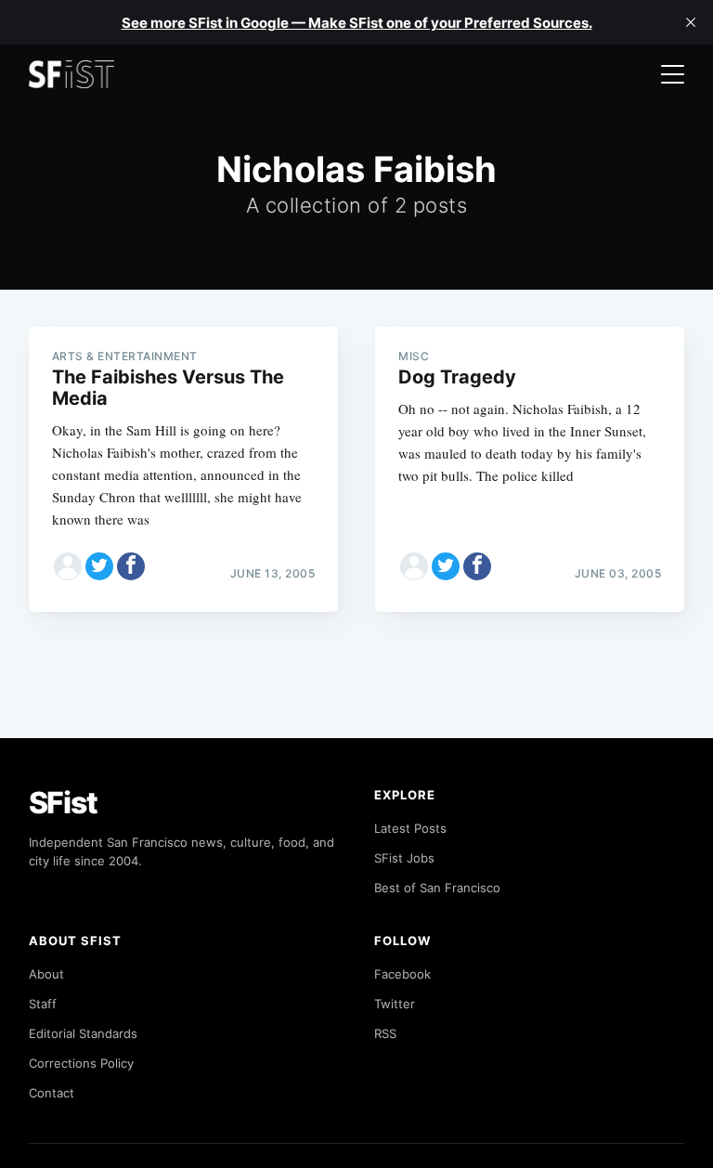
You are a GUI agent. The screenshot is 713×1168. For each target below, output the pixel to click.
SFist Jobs (404, 857)
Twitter (394, 1003)
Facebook (402, 974)
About (46, 974)
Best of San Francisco (437, 887)
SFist (63, 803)
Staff (43, 1003)
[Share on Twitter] (99, 566)
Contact (51, 1092)
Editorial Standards (83, 1033)
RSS (385, 1033)
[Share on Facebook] (131, 566)
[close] (691, 22)
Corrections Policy (81, 1063)
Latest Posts (410, 828)
